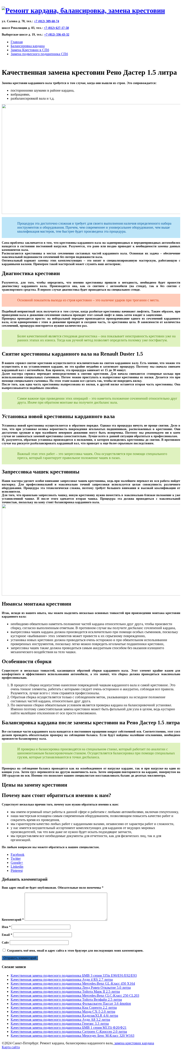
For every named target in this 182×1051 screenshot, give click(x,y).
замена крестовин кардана (133, 1043)
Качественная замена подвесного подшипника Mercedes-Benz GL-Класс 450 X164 (73, 983)
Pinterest (17, 870)
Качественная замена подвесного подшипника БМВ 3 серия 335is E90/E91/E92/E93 (74, 975)
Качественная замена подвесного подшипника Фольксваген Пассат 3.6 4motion (71, 1003)
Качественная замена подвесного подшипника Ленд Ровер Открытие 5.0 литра (71, 987)
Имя (6, 927)
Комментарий (13, 919)
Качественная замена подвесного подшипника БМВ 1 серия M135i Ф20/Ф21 (69, 1027)
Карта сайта (11, 1047)
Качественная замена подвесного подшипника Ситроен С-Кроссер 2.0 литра (69, 1031)
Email (7, 934)
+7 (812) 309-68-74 (46, 21)
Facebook (17, 854)
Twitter (16, 858)
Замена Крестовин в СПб (30, 50)
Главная (17, 42)
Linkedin (17, 866)
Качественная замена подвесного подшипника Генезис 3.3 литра (60, 1023)
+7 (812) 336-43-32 (56, 34)
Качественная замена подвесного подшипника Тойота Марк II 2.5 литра (65, 991)
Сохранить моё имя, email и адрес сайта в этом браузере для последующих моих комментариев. (75, 950)
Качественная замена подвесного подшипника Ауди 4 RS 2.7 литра (62, 979)
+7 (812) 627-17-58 (56, 28)
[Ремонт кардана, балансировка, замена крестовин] (83, 10)
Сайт (5, 942)
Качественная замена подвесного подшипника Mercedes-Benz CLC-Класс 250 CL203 (75, 995)
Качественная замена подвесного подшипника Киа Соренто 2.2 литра (64, 1007)
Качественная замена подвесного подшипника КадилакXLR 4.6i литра (64, 1015)
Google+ (17, 862)
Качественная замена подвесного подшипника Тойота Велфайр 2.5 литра (66, 999)
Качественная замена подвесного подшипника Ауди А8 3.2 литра (60, 1019)
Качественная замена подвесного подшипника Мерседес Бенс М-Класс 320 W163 (72, 1035)
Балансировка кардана (28, 46)
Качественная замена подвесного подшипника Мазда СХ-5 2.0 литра (63, 1011)
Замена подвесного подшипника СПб (39, 54)
